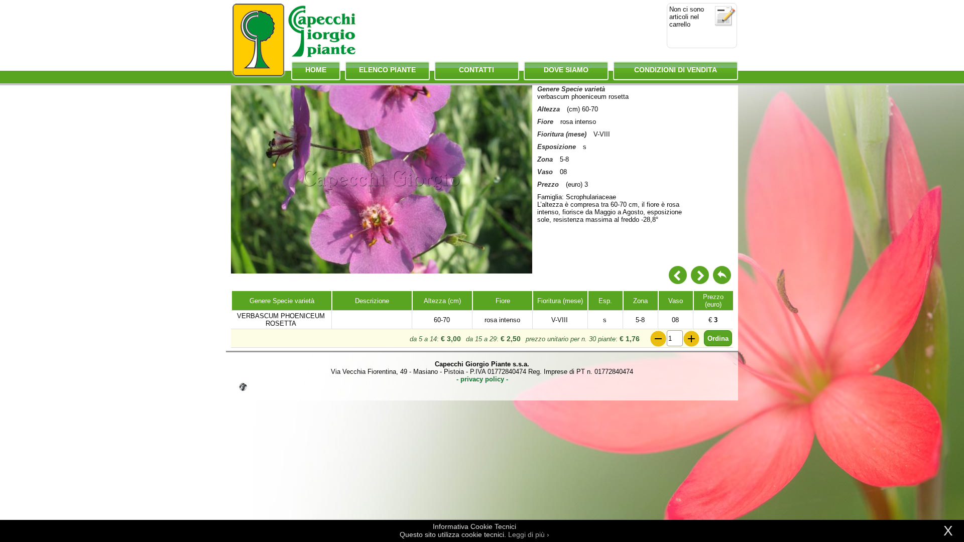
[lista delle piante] (722, 275)
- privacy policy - (482, 379)
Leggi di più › (528, 534)
